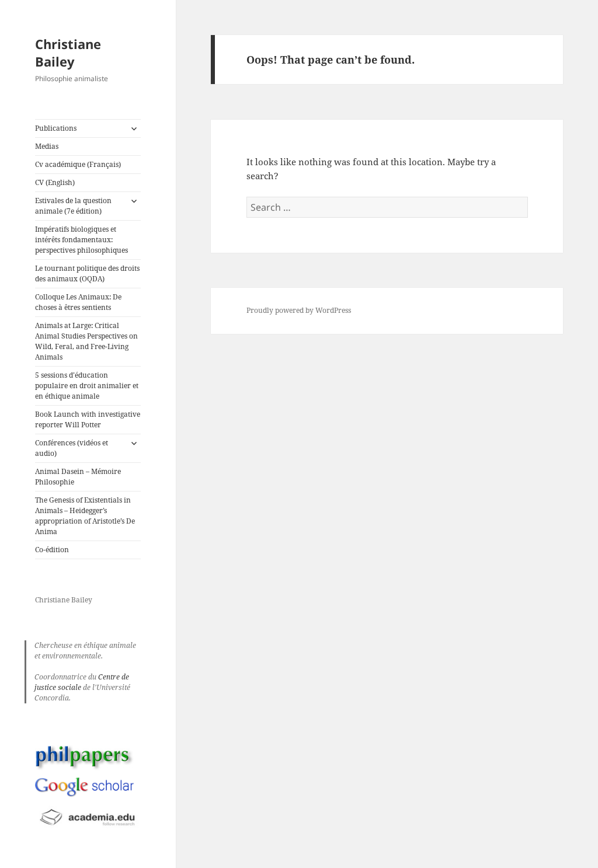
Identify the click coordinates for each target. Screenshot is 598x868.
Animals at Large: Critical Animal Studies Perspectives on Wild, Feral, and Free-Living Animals (86, 341)
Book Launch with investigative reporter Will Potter (87, 419)
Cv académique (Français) (78, 164)
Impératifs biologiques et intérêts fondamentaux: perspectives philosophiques (81, 239)
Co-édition (52, 550)
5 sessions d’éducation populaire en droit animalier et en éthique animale (86, 385)
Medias (46, 146)
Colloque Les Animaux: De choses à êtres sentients (78, 302)
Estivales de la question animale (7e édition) (73, 206)
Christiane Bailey (68, 52)
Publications (56, 128)
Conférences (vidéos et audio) (71, 448)
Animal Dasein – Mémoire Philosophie (78, 476)
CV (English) (55, 182)
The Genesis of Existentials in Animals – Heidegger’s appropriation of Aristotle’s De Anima (85, 515)
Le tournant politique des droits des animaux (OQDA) (87, 273)
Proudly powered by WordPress (298, 310)
